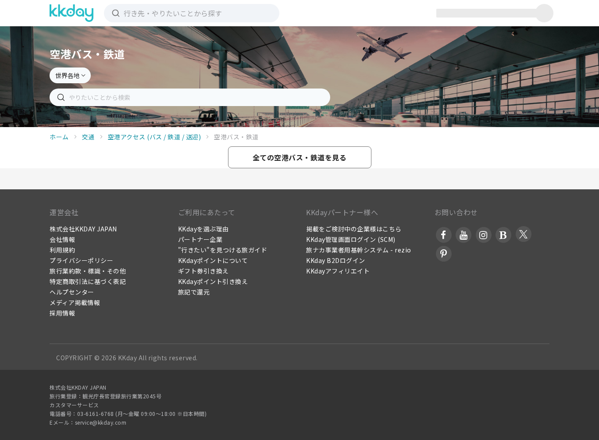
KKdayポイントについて (213, 260)
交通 (88, 136)
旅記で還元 (194, 291)
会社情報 (62, 239)
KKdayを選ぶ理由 (203, 228)
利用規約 (62, 249)
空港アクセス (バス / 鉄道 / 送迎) (154, 136)
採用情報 (62, 313)
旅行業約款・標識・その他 (88, 270)
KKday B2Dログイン (335, 260)
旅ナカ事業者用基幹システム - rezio (358, 249)
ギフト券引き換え (203, 270)
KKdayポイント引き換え (213, 281)
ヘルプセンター (72, 291)
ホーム (59, 136)
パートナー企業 (200, 239)
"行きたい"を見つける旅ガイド (222, 249)
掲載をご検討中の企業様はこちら (354, 228)
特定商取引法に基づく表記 (88, 281)
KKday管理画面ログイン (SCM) (351, 239)
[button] (299, 157)
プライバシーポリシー (81, 260)
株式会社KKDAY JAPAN (83, 228)
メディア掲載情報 (75, 302)
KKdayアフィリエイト (338, 270)
